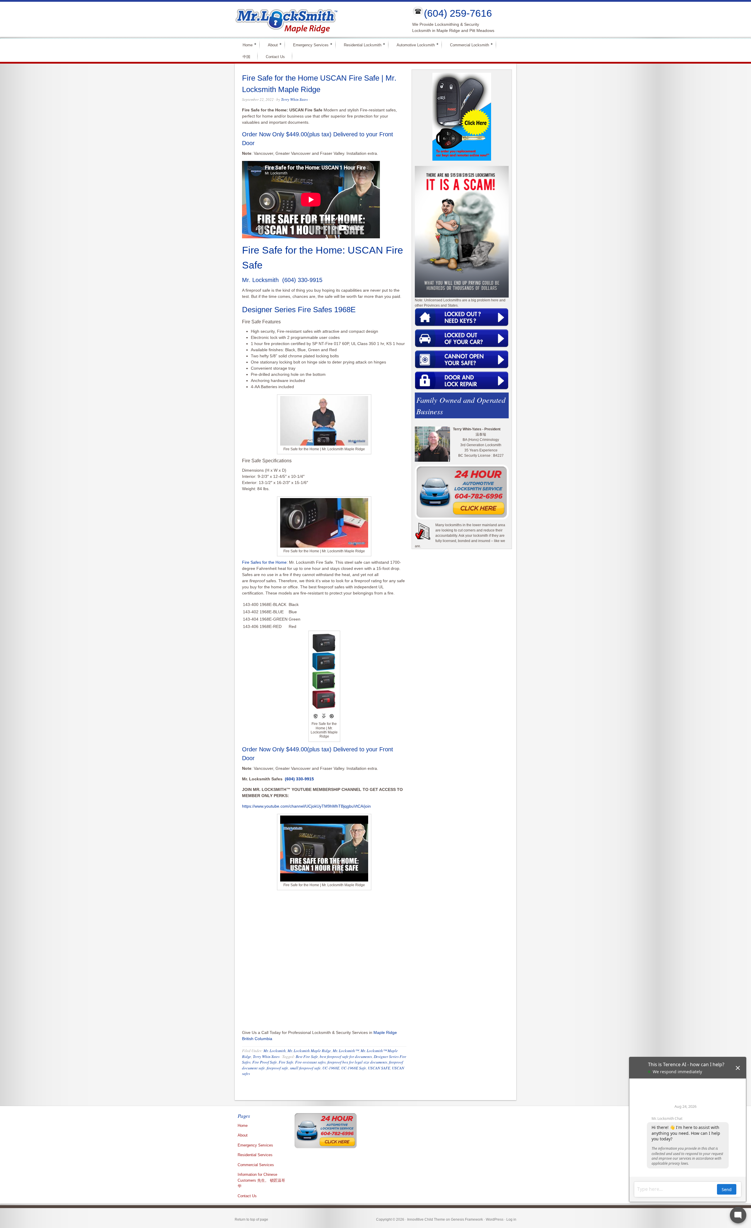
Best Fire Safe (307, 1056)
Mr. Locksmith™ (346, 1050)
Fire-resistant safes (310, 1062)
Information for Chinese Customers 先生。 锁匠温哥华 (261, 1180)
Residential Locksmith (360, 44)
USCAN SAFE (379, 1068)
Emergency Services (308, 44)
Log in (511, 1219)
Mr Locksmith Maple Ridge (318, 19)
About (270, 44)
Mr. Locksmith (274, 1050)
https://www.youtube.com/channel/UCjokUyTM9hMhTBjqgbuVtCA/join (306, 806)
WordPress (494, 1219)
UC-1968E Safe (353, 1068)
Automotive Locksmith (413, 44)
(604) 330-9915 (301, 280)
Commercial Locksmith (467, 44)
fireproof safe (277, 1068)
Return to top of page (251, 1219)
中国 (246, 57)
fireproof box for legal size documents (357, 1062)
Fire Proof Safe (264, 1062)
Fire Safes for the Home (264, 562)
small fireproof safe (305, 1068)
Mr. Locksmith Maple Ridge (309, 1050)
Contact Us (275, 57)
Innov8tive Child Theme (426, 1219)
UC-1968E (330, 1068)
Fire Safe (286, 1062)
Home (245, 44)
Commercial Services (256, 1165)
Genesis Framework (467, 1219)
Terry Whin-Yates (294, 99)
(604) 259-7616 (458, 13)
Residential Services (255, 1155)
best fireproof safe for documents (346, 1056)
